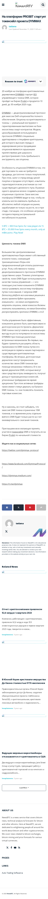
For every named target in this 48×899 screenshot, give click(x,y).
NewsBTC (10, 894)
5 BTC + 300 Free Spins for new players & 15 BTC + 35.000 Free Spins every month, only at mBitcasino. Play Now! (23, 229)
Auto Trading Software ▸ (12, 873)
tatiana (12, 26)
